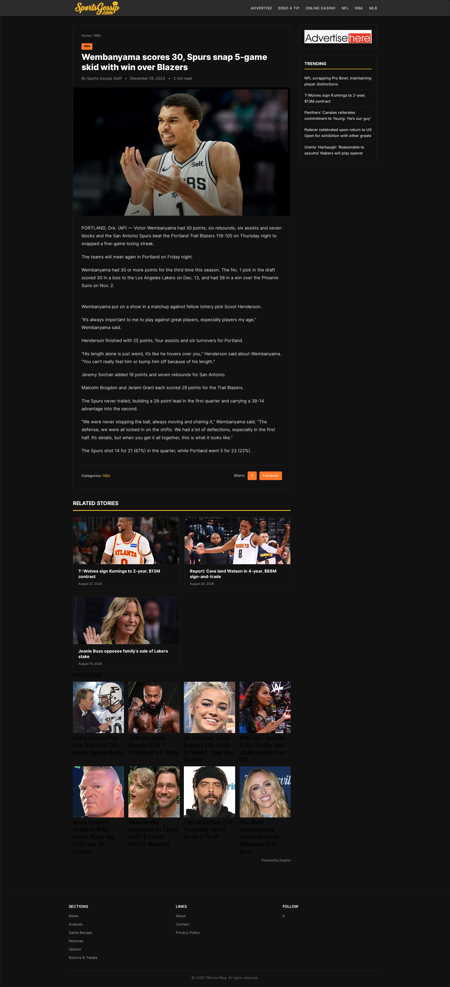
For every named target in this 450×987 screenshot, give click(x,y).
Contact (182, 924)
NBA (359, 8)
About (181, 916)
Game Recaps (80, 932)
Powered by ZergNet (276, 860)
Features (76, 941)
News (73, 916)
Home (86, 36)
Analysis (76, 924)
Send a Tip (288, 8)
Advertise (261, 8)
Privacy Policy (188, 932)
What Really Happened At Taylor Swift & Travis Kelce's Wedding (153, 833)
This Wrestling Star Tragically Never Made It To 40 (208, 830)
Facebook (271, 475)
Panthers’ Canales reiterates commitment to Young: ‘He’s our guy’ (337, 115)
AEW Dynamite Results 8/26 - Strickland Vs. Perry (153, 745)
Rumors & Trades (83, 957)
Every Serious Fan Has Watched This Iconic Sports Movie (98, 745)
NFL (345, 8)
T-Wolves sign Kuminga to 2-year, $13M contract (335, 98)
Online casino (320, 8)
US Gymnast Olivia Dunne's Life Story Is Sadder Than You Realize (208, 748)
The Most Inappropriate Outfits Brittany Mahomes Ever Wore (259, 837)
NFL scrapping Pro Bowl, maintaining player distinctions (337, 81)
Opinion (75, 949)
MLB (373, 8)
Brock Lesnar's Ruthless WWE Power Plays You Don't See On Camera (94, 837)
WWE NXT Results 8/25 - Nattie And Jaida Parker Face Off (262, 748)
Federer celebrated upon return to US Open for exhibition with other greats (338, 132)
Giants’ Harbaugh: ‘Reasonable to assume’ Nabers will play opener (334, 150)
